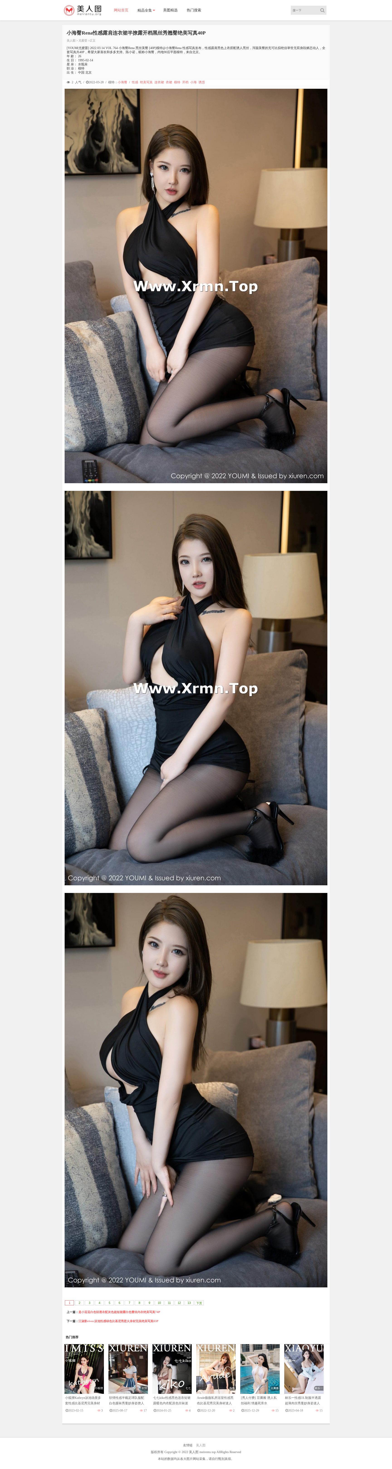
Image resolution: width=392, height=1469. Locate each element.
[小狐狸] (84, 1373)
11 (169, 1303)
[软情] (128, 1373)
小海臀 (122, 82)
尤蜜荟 (82, 40)
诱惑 (201, 82)
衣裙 (169, 82)
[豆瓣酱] (260, 1373)
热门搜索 (194, 10)
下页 (199, 1303)
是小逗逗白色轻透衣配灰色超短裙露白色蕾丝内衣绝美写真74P (119, 1312)
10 (159, 1303)
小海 (193, 82)
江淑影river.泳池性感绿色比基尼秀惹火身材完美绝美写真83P (118, 1321)
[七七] (172, 1373)
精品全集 (144, 10)
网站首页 (121, 10)
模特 (177, 82)
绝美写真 (146, 82)
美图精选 (170, 10)
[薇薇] (216, 1373)
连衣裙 (159, 82)
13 (189, 1303)
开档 (185, 82)
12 (179, 1303)
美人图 (71, 40)
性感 (135, 82)
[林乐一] (304, 1373)
